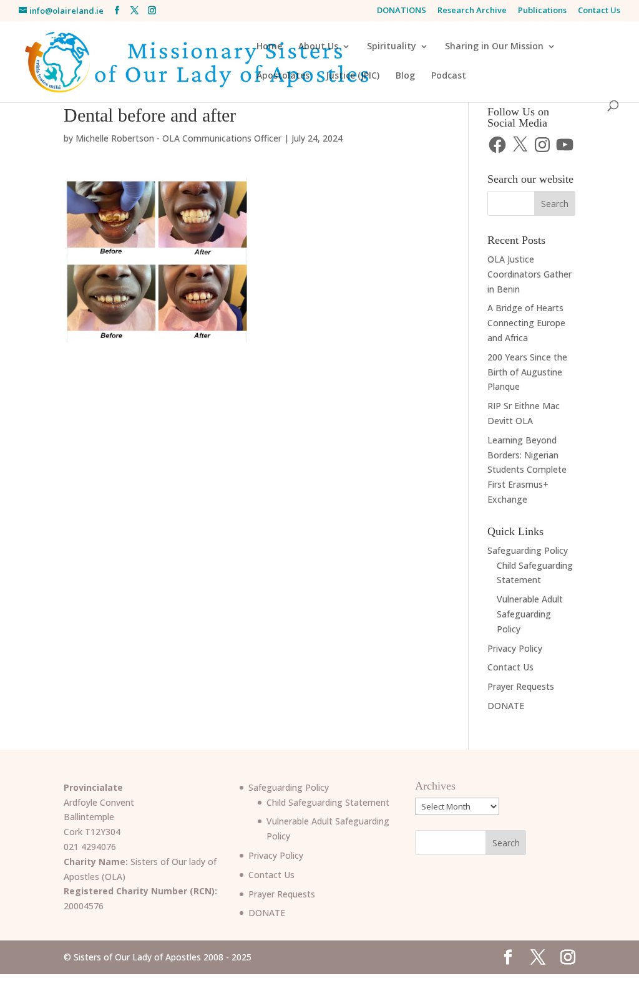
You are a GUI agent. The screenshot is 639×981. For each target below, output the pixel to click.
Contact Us (599, 11)
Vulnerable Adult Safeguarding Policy (530, 614)
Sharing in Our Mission (494, 47)
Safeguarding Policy (527, 550)
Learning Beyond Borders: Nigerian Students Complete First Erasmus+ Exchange (527, 469)
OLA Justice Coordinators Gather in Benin (529, 274)
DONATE (505, 706)
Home (269, 47)
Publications (542, 11)
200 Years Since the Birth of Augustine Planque (527, 372)
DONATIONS (401, 11)
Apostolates (283, 76)
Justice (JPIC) (352, 76)
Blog (405, 76)
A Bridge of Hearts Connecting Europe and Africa (526, 323)
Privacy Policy (514, 648)
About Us (318, 47)
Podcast (448, 76)
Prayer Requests (520, 686)
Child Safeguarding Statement (327, 802)
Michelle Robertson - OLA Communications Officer (178, 138)
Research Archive (472, 11)
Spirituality (391, 47)
